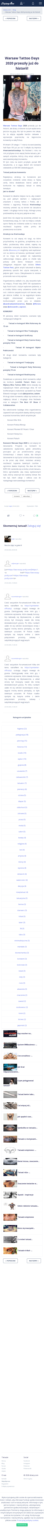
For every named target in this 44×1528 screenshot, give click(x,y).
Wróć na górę (28, 1479)
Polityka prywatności (8, 1486)
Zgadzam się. (22, 1525)
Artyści (4, 1471)
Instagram (27, 1463)
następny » (34, 18)
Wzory (4, 1461)
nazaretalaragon (16, 596)
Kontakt (4, 1479)
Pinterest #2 (27, 1468)
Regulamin (5, 1484)
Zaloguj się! (34, 525)
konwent (17, 496)
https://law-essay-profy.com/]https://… (23, 569)
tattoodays (26, 496)
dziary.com (7, 10)
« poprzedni (10, 18)
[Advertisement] (22, 37)
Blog (3, 1463)
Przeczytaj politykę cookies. (28, 1520)
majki (10, 506)
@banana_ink (14, 250)
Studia (4, 1468)
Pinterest (26, 1466)
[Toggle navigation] (40, 3)
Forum (4, 1466)
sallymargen (15, 563)
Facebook (27, 1461)
